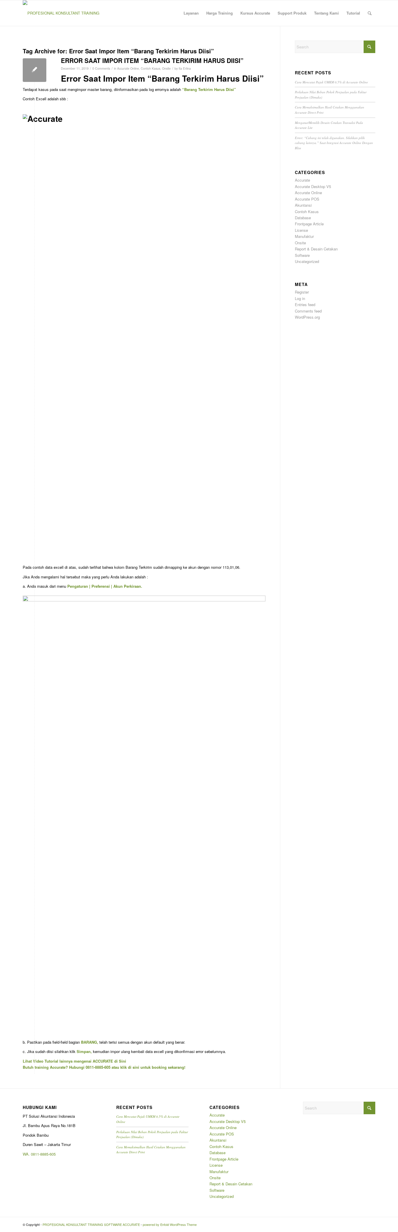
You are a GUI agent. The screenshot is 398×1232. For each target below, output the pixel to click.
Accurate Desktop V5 (313, 186)
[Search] (369, 13)
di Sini (120, 1061)
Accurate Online (128, 68)
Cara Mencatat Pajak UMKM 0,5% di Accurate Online (331, 82)
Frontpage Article (309, 224)
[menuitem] (191, 13)
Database (303, 217)
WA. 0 (28, 1154)
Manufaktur (304, 236)
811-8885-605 (44, 1154)
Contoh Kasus (150, 68)
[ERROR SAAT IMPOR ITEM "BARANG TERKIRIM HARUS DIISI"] (34, 70)
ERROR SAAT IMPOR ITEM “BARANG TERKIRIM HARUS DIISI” (152, 60)
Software (302, 255)
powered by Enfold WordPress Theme (170, 1224)
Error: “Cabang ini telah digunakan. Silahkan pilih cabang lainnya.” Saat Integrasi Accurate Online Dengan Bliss (334, 143)
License (301, 230)
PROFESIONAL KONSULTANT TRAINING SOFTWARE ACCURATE (91, 1224)
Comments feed (308, 311)
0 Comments (101, 68)
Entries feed (305, 304)
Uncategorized (307, 261)
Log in (300, 298)
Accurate (302, 180)
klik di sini (129, 1067)
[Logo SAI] (61, 13)
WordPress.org (307, 317)
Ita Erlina (185, 68)
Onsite (166, 68)
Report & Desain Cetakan (316, 249)
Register (302, 292)
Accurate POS (307, 199)
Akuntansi (303, 205)
